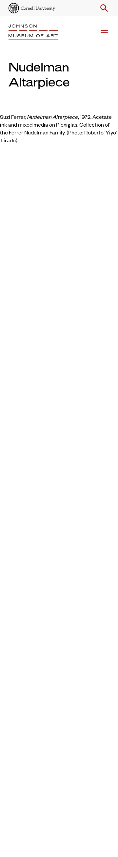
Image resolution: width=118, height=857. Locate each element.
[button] (102, 8)
